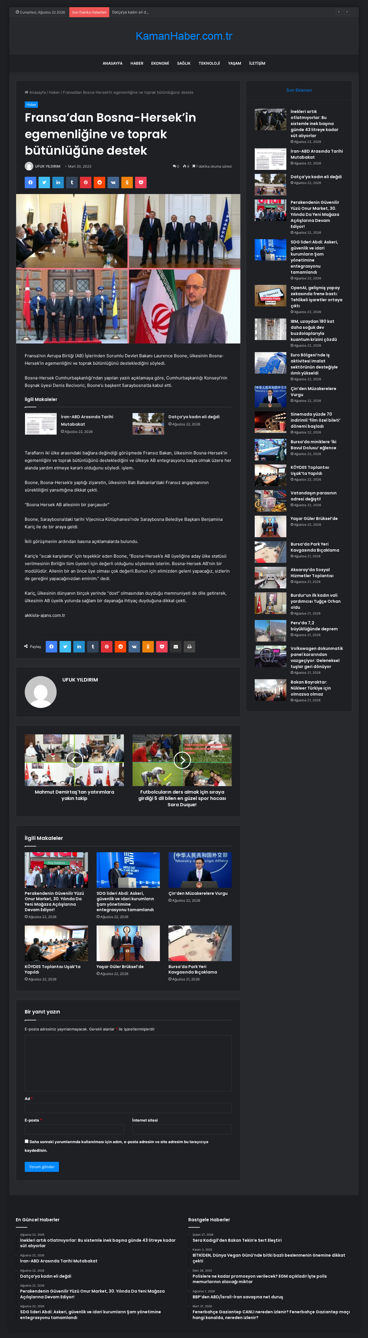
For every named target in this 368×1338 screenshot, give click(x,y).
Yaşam (234, 63)
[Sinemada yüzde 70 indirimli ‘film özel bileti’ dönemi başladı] (270, 422)
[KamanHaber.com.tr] (184, 36)
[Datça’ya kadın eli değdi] (148, 424)
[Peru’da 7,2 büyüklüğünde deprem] (270, 631)
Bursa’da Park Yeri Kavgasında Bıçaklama (192, 969)
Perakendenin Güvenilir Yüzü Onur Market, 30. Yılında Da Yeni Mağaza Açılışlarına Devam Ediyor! (54, 901)
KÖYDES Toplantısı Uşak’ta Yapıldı (52, 969)
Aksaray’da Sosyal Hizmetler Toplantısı (312, 573)
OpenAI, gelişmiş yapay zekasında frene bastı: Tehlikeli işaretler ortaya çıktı (316, 297)
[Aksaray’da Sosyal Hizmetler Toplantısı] (270, 577)
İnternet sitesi (145, 1120)
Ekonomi (160, 63)
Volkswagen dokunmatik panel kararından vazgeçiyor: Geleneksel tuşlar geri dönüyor (317, 657)
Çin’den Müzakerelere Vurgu (198, 893)
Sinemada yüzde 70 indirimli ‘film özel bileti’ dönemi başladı (315, 420)
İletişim (257, 63)
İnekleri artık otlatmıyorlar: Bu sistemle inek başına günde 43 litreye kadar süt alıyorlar (314, 124)
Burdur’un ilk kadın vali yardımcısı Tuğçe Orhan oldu (316, 601)
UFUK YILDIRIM (47, 166)
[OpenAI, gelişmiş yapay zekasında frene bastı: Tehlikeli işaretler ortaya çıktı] (270, 295)
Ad (29, 1098)
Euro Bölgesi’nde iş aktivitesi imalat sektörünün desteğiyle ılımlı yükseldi (314, 364)
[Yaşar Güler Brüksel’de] (128, 943)
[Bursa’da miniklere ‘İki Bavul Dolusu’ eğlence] (270, 449)
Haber (137, 63)
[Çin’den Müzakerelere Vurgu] (200, 870)
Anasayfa (112, 63)
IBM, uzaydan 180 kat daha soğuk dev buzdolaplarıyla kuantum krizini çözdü (314, 330)
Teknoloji (209, 63)
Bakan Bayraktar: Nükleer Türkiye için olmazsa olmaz (311, 688)
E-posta (33, 1120)
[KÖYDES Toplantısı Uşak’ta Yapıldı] (56, 943)
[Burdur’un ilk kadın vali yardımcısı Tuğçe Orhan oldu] (270, 603)
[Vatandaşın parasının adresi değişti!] (270, 501)
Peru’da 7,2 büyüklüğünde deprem (314, 626)
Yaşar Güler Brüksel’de (120, 967)
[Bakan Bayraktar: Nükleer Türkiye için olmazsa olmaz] (270, 690)
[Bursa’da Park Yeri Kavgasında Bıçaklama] (200, 943)
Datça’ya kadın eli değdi (133, 12)
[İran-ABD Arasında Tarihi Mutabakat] (41, 424)
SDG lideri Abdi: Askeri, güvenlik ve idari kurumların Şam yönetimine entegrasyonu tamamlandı (125, 901)
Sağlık (184, 63)
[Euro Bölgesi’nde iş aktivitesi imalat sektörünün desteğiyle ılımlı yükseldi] (270, 363)
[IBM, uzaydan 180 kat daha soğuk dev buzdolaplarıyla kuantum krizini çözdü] (270, 329)
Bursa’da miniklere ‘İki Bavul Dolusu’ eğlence (313, 445)
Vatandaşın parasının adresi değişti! (314, 496)
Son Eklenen (299, 90)
